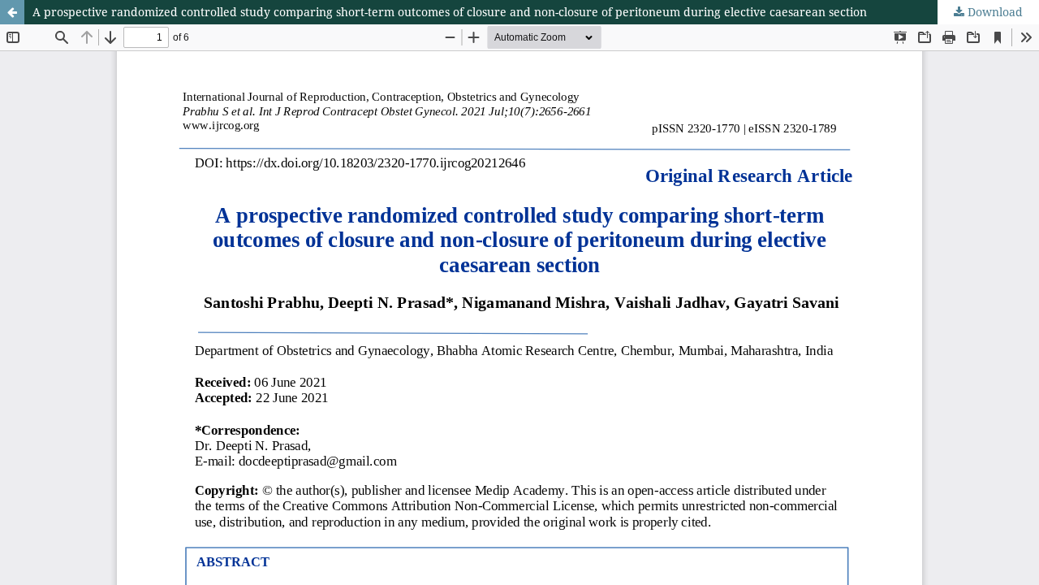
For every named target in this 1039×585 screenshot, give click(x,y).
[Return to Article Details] (12, 12)
